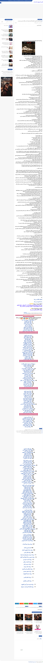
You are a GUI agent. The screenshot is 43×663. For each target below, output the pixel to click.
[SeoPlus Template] (42, 661)
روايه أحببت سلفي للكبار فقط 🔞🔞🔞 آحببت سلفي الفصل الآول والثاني (5, 39)
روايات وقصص (39, 19)
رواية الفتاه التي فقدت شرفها (27, 586)
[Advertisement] (21, 11)
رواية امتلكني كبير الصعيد (27, 569)
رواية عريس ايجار (27, 564)
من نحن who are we (10, 0)
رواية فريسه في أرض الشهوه (27, 584)
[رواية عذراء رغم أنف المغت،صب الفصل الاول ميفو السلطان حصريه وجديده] (38, 617)
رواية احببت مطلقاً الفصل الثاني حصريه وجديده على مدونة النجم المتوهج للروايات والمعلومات (4, 56)
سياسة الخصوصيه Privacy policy (27, 0)
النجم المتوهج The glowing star (36, 2)
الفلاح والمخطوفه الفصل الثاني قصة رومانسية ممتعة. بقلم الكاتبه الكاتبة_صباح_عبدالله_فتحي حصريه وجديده (28, 430)
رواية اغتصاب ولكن (27, 562)
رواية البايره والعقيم (27, 580)
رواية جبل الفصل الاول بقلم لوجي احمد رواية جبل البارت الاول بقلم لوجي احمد (5, 43)
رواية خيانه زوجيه (27, 566)
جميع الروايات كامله (6, 25)
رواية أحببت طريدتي (27, 559)
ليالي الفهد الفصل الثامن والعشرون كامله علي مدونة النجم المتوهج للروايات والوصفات (4, 35)
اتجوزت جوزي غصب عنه (27, 320)
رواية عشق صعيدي (27, 571)
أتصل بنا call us (15, 0)
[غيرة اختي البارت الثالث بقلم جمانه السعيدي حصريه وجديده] (19, 617)
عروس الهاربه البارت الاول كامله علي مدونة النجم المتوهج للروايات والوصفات (4, 30)
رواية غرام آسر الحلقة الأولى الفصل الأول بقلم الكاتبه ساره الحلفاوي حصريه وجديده (38, 632)
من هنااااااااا (26, 313)
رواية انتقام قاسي (27, 577)
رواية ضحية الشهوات (27, 573)
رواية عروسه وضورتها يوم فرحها (27, 554)
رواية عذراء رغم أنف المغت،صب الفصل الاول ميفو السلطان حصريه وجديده (38, 621)
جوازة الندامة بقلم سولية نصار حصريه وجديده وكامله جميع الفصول (33, 429)
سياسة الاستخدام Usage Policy (20, 0)
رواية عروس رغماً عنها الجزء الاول (27, 557)
